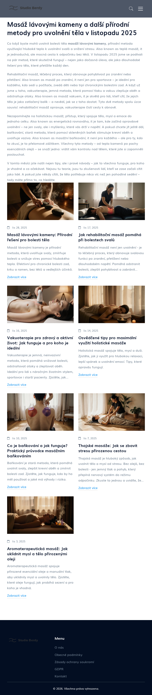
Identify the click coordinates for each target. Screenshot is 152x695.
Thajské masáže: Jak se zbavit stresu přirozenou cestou (107, 448)
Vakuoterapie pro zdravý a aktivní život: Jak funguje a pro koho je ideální (40, 342)
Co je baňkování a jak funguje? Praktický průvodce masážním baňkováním (37, 450)
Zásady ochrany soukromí (74, 661)
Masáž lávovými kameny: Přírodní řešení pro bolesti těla (39, 237)
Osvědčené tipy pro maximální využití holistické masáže (107, 340)
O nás (59, 647)
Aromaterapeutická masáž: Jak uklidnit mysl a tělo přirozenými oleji (37, 553)
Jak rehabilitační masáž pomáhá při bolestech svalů (109, 237)
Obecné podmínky (68, 654)
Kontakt (61, 676)
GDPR (59, 668)
